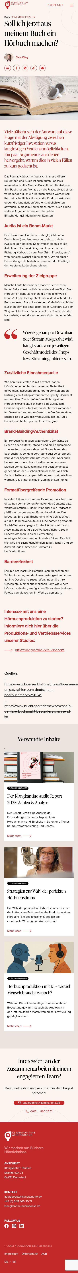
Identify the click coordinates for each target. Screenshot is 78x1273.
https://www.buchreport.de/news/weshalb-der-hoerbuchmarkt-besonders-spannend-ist (38, 711)
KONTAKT (55, 5)
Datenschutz (30, 1254)
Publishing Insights (23, 16)
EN (14, 1262)
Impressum (11, 1254)
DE (6, 1262)
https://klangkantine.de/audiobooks (39, 650)
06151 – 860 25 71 (41, 1111)
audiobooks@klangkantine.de (41, 1103)
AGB (44, 1254)
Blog (7, 16)
